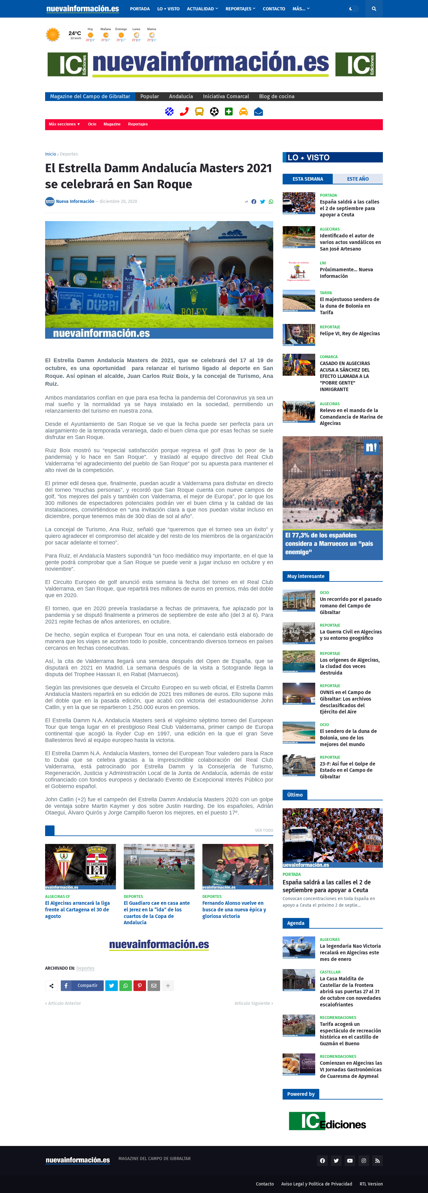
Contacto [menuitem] (274, 9)
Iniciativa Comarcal (226, 96)
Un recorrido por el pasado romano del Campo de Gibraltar (351, 605)
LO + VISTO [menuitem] (168, 9)
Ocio (92, 124)
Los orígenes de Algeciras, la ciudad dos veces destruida (350, 666)
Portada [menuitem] (140, 9)
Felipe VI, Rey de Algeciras (350, 334)
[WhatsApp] (271, 202)
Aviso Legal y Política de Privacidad (316, 1184)
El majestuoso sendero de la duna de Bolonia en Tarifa (349, 305)
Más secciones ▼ (65, 124)
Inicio (50, 154)
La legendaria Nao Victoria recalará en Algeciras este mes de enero (350, 952)
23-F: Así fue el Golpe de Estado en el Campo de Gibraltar (347, 770)
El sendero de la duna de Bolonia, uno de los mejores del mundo (348, 737)
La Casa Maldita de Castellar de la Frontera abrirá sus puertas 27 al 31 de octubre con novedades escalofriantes (350, 992)
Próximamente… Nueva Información (346, 273)
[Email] (154, 985)
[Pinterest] (139, 985)
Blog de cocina (277, 96)
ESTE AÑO (358, 179)
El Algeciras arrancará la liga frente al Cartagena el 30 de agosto (77, 909)
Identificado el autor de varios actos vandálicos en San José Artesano (350, 242)
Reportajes (138, 124)
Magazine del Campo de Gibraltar (90, 96)
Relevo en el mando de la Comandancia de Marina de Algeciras (351, 417)
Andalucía (181, 96)
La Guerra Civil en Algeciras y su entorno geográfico (351, 635)
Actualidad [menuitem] (200, 9)
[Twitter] (262, 202)
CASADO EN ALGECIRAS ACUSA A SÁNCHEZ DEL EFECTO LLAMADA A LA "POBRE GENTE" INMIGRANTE (345, 376)
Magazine (112, 124)
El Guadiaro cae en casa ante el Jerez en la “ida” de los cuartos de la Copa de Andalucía (157, 912)
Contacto (265, 1184)
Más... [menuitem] (299, 9)
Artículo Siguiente (252, 1003)
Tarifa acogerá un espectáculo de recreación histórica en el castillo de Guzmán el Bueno (350, 1034)
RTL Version (371, 1184)
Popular (149, 96)
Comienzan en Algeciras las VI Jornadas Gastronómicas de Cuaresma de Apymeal (351, 1069)
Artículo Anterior (64, 1003)
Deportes (69, 154)
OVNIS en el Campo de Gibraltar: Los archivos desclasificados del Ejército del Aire (345, 702)
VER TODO (264, 830)
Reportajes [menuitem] (238, 9)
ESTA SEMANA (308, 179)
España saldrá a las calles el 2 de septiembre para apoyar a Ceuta (349, 208)
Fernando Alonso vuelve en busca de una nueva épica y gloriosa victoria (234, 909)
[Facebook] (253, 202)
